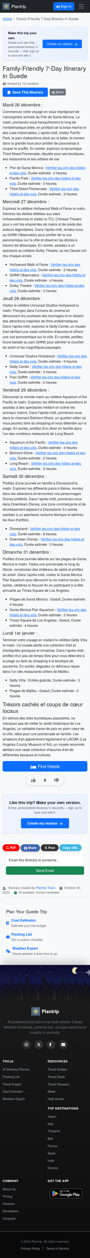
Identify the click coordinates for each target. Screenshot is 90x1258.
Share (59, 92)
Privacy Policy (30, 1248)
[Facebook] (51, 1044)
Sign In (65, 6)
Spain (52, 1153)
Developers (10, 1211)
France (52, 1145)
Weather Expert (14, 1098)
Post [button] (51, 847)
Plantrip (18, 6)
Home (7, 18)
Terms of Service (57, 1248)
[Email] (63, 1044)
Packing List (11, 1076)
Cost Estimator (13, 1091)
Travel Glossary (58, 1084)
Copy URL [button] (70, 847)
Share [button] (31, 847)
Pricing (7, 1196)
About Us (9, 1189)
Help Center (56, 1098)
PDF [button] (12, 847)
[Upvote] (33, 780)
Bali (50, 1138)
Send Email (45, 870)
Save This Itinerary (27, 92)
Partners (9, 1203)
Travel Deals (56, 1076)
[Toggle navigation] (81, 6)
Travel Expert (12, 1084)
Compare (9, 1218)
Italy (50, 1123)
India (51, 1160)
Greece (53, 1167)
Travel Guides (57, 1069)
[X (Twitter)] (39, 1044)
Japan (52, 1116)
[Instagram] (26, 1044)
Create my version (60, 44)
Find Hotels (49, 766)
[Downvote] (56, 780)
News (51, 1091)
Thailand (54, 1131)
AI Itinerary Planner (16, 1069)
